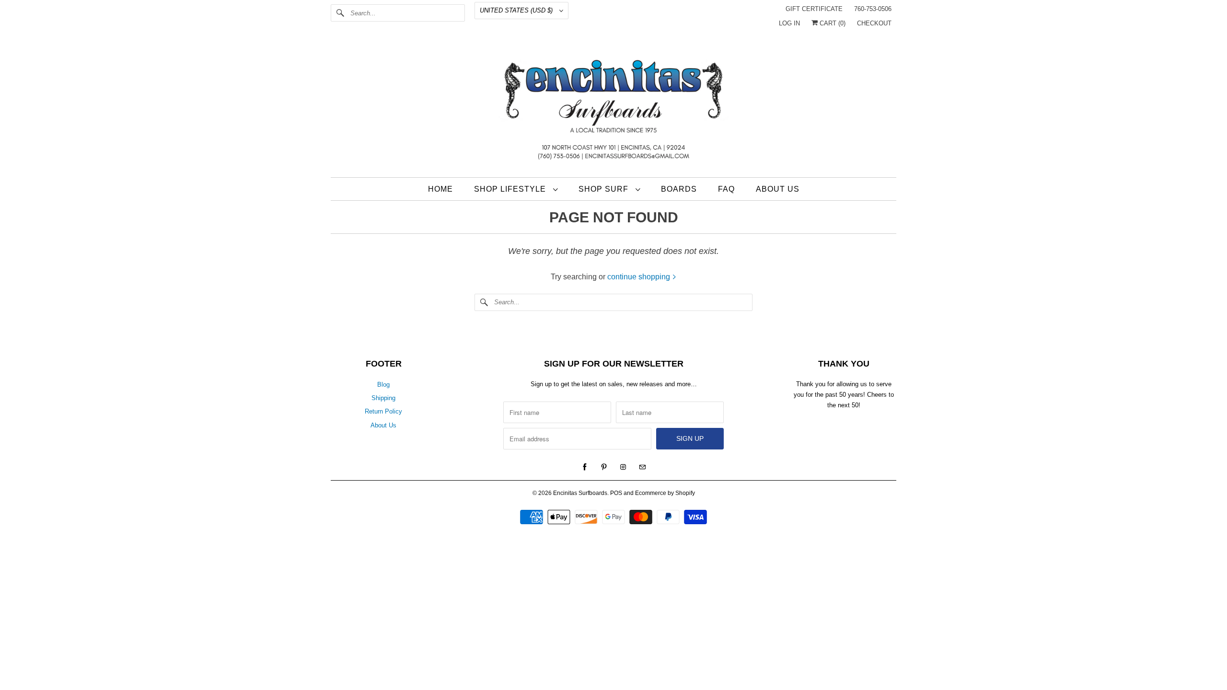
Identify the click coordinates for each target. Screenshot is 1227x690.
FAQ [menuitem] (726, 189)
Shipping (383, 398)
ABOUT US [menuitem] (777, 189)
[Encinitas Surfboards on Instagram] (623, 467)
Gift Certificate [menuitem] (814, 8)
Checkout (874, 23)
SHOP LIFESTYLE (511, 189)
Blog (383, 384)
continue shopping (639, 277)
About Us (383, 425)
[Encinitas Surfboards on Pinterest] (604, 467)
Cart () (831, 23)
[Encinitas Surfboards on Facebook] (585, 467)
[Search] (340, 13)
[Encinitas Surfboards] (613, 107)
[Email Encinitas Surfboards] (642, 467)
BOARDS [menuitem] (679, 189)
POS (616, 493)
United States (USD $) (517, 10)
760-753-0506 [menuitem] (872, 8)
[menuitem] (515, 189)
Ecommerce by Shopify (665, 493)
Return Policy (383, 411)
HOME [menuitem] (440, 189)
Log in (789, 23)
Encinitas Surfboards (580, 493)
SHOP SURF (605, 189)
